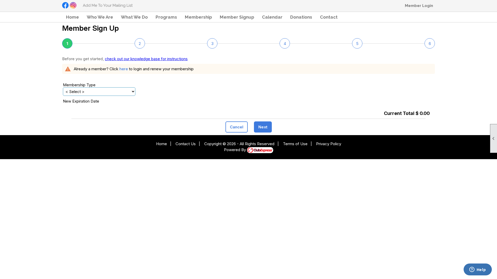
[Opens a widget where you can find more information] (477, 270)
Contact (329, 17)
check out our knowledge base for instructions (146, 58)
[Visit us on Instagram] (73, 5)
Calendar (272, 17)
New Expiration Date (81, 101)
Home (72, 17)
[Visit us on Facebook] (65, 5)
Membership (198, 17)
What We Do (134, 17)
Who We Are (100, 17)
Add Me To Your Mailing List (108, 5)
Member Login (419, 5)
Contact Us (186, 143)
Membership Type (79, 84)
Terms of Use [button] (295, 143)
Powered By (235, 149)
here (123, 68)
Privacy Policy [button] (328, 143)
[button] (166, 17)
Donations (301, 17)
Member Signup (237, 17)
